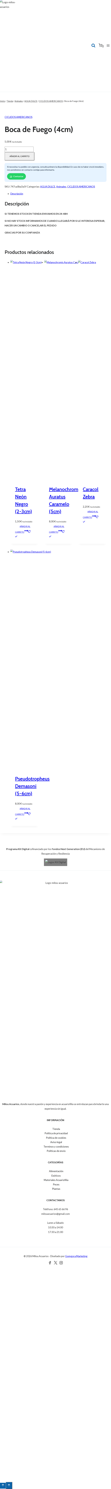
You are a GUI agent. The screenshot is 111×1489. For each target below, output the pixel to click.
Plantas (56, 1188)
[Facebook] (49, 1263)
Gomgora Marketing (76, 1256)
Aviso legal (56, 1142)
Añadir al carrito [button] (22, 529)
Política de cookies (56, 1137)
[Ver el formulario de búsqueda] (93, 45)
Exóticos (56, 1175)
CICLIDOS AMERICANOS (18, 117)
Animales (61, 186)
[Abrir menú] (108, 46)
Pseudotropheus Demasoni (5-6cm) (32, 786)
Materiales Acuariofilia (56, 1179)
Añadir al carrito (19, 156)
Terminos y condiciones (56, 1146)
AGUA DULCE (47, 186)
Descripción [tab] (16, 193)
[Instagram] (61, 1263)
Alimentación (56, 1171)
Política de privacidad (56, 1133)
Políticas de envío (56, 1150)
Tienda (56, 1128)
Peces (56, 1184)
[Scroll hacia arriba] (3, 1486)
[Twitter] (55, 1263)
